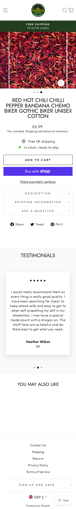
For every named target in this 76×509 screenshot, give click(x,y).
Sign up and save (37, 484)
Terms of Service (38, 472)
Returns (38, 458)
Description (38, 193)
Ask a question (38, 210)
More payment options (38, 181)
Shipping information (38, 202)
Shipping (31, 131)
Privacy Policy (38, 465)
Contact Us (38, 445)
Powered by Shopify (38, 505)
